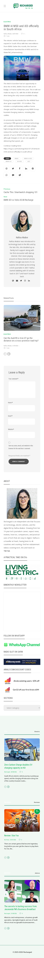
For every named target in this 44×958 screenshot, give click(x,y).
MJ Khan (6, 840)
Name (10, 402)
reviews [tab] (37, 802)
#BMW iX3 (8, 161)
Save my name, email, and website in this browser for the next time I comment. (21, 447)
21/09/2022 (15, 346)
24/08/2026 (14, 772)
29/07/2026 (13, 840)
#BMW (16, 158)
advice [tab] (37, 873)
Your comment (13, 379)
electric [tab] (37, 731)
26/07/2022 (15, 34)
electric (7, 22)
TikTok (7, 551)
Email (10, 416)
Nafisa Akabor (8, 34)
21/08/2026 (14, 913)
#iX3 (29, 161)
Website (11, 429)
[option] (22, 327)
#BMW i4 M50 (28, 158)
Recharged (7, 772)
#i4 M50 (19, 161)
